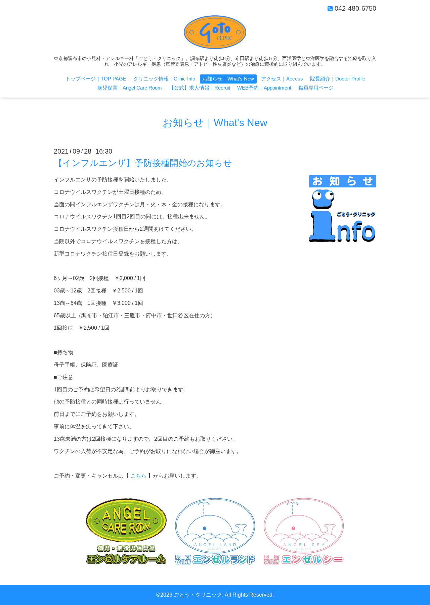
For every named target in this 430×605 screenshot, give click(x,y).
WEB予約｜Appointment (264, 88)
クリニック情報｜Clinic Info (164, 78)
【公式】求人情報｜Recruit (199, 88)
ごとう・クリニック (198, 595)
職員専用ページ (316, 88)
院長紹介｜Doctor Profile (337, 78)
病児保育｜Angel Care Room (129, 88)
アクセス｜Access (282, 78)
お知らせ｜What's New (228, 78)
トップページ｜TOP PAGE (96, 78)
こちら (138, 476)
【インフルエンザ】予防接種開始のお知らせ (143, 163)
